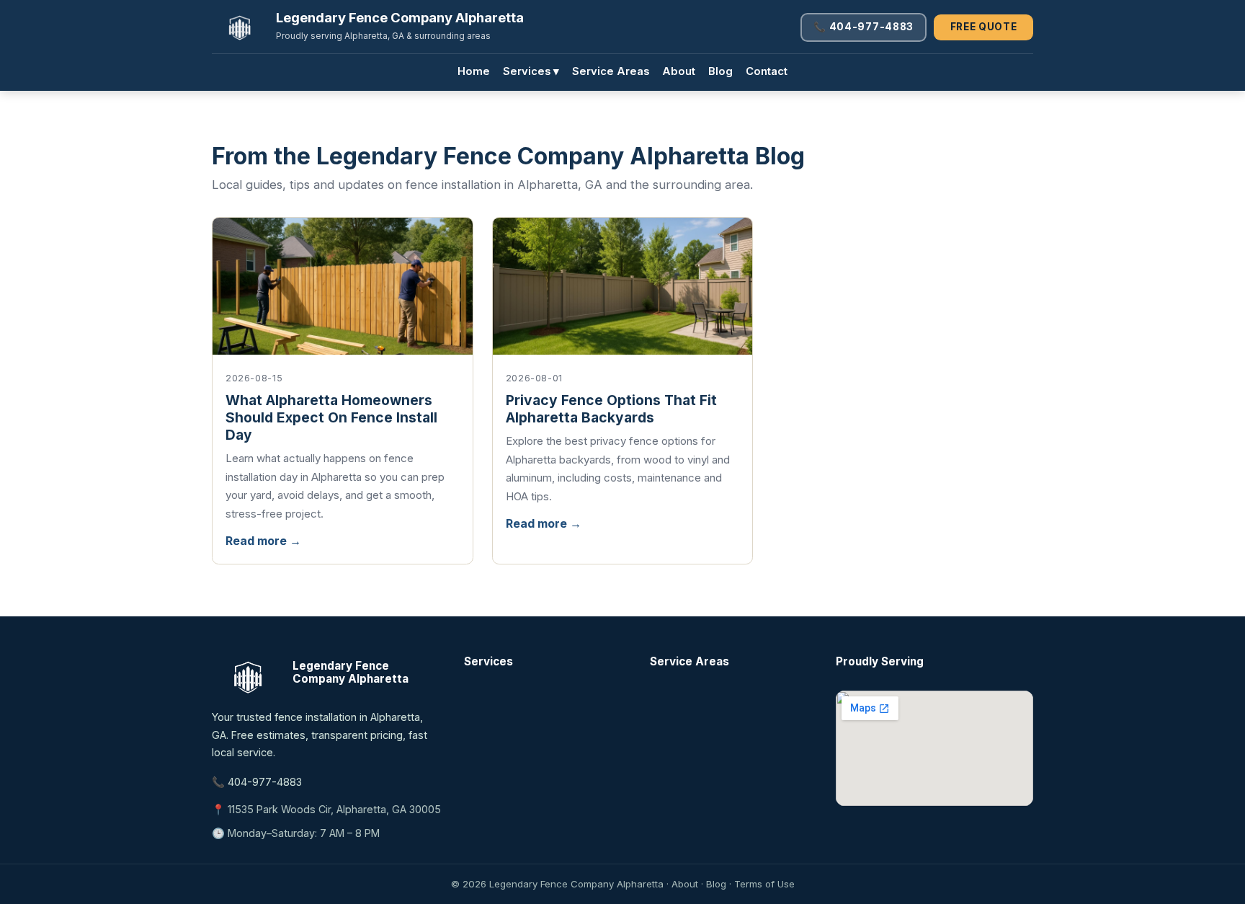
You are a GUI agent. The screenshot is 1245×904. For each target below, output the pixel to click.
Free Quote (983, 26)
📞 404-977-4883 (863, 26)
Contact (766, 71)
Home (474, 71)
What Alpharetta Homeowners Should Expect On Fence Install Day (331, 417)
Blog (720, 71)
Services (531, 71)
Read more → (263, 540)
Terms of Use (764, 884)
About (678, 71)
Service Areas (610, 71)
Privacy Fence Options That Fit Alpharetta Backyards (611, 408)
